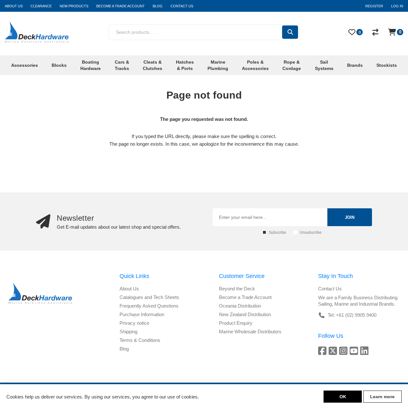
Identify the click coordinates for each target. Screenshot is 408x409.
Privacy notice (134, 323)
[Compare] (375, 32)
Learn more (382, 396)
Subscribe (277, 232)
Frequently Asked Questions (149, 305)
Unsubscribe (311, 232)
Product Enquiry (235, 323)
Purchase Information (142, 314)
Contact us (330, 288)
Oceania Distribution (240, 305)
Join (349, 217)
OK (342, 396)
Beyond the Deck (237, 288)
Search (290, 32)
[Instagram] (344, 351)
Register (374, 6)
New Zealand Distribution (245, 314)
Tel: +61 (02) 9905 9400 (352, 315)
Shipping (128, 331)
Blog (124, 348)
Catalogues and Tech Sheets (149, 297)
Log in (397, 6)
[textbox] (194, 32)
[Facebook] (323, 351)
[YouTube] (355, 351)
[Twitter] (334, 351)
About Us (129, 288)
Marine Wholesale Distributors (250, 331)
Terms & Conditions (140, 340)
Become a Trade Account (245, 297)
